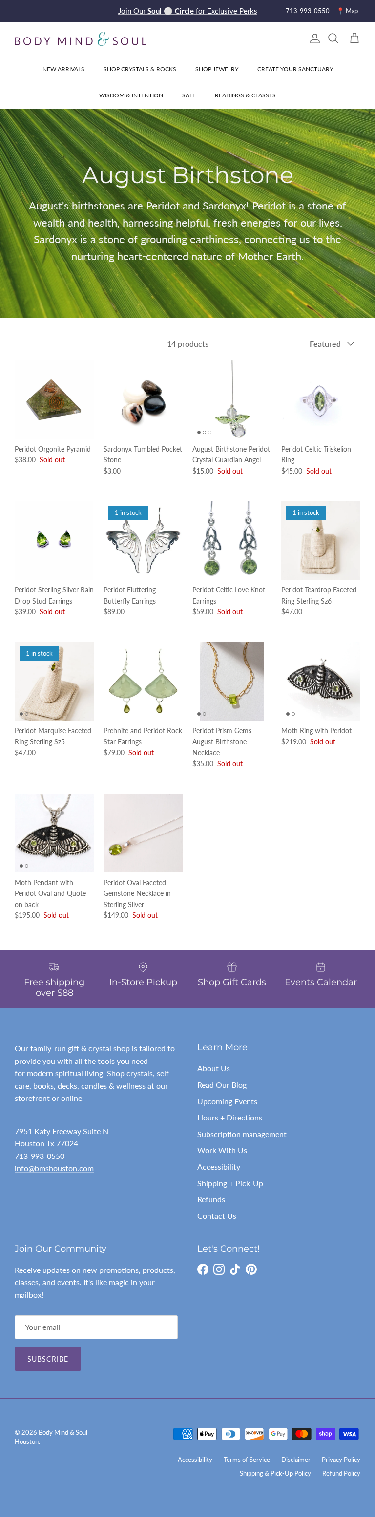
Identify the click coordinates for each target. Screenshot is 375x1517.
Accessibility (218, 1166)
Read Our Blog (222, 1084)
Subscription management (242, 1133)
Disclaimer (296, 1459)
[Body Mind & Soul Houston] (80, 39)
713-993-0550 (308, 11)
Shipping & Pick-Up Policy (275, 1473)
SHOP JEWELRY (216, 69)
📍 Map (347, 11)
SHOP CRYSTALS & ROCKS (140, 69)
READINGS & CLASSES (245, 95)
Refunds (211, 1199)
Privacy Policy (341, 1459)
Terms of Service (247, 1459)
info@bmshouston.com (54, 1168)
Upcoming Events (227, 1101)
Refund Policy (341, 1473)
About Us (213, 1068)
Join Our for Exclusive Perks (187, 10)
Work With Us (222, 1150)
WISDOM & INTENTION (131, 95)
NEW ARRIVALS (63, 69)
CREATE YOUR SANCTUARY (295, 69)
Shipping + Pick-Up (230, 1183)
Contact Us (216, 1215)
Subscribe (47, 1359)
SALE (189, 95)
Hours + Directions (229, 1117)
